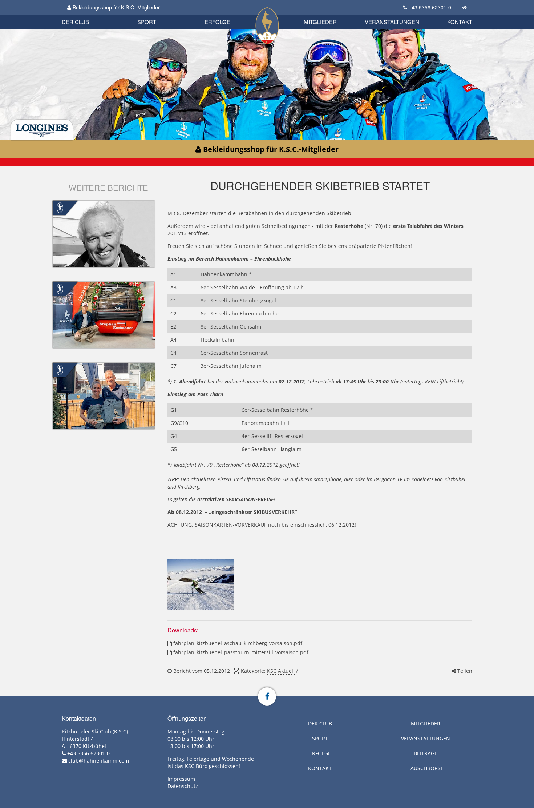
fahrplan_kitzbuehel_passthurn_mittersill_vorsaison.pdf (240, 652)
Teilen (464, 670)
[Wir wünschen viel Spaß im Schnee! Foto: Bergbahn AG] (200, 584)
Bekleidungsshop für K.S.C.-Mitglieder (115, 7)
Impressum (181, 778)
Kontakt (459, 21)
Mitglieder (320, 21)
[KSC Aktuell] (59, 207)
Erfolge (217, 21)
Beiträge (425, 753)
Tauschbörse (426, 768)
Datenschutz (182, 786)
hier (348, 479)
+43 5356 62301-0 (430, 7)
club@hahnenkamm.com (98, 760)
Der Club (75, 21)
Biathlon (87, 13)
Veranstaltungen (392, 21)
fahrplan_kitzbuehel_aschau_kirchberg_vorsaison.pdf (237, 643)
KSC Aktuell (281, 670)
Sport (146, 21)
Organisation (83, 14)
